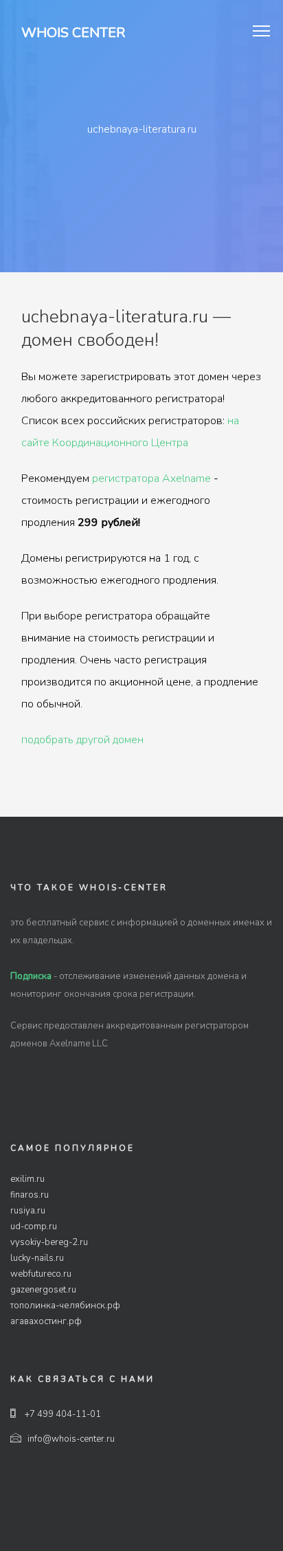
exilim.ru (27, 1179)
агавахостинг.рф (46, 1321)
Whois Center (73, 32)
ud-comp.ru (33, 1226)
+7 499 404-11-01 (62, 1414)
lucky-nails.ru (37, 1258)
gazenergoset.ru (43, 1290)
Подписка (31, 976)
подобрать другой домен (82, 739)
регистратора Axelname (151, 478)
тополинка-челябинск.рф (65, 1305)
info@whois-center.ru (71, 1439)
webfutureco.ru (40, 1274)
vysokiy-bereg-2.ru (49, 1242)
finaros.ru (29, 1195)
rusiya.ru (27, 1210)
